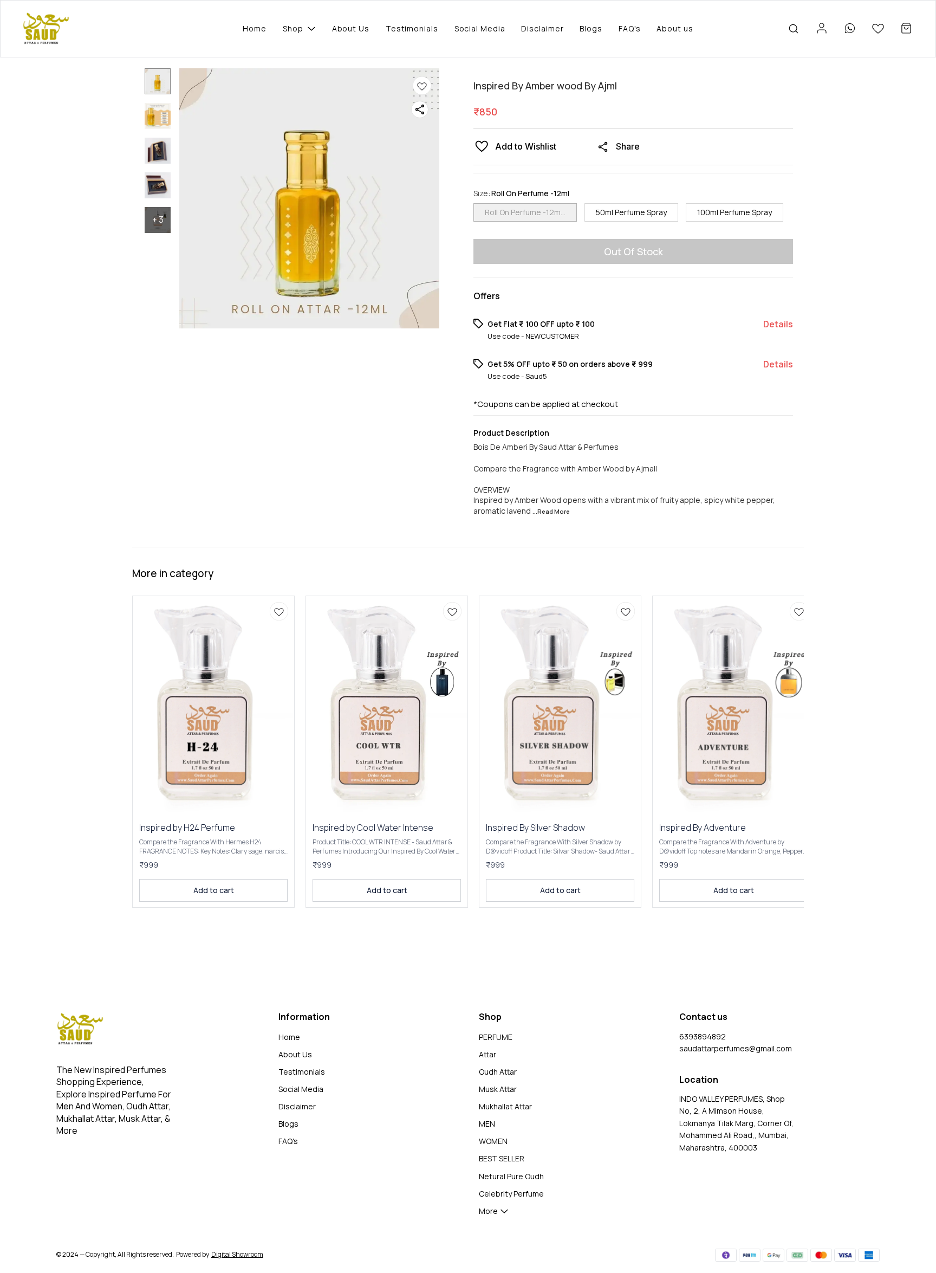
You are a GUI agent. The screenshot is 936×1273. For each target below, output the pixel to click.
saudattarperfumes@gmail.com (735, 1048)
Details (778, 324)
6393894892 (702, 1036)
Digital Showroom (237, 1254)
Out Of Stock (633, 251)
